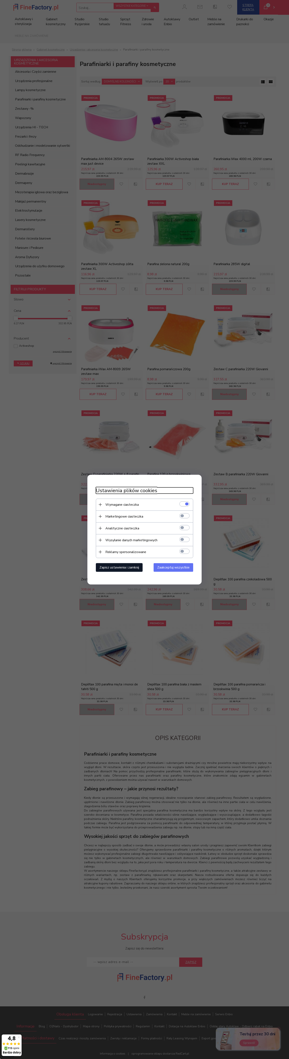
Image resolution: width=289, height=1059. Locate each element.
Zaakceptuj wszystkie (173, 567)
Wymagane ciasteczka (122, 504)
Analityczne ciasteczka (122, 528)
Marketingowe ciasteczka (124, 516)
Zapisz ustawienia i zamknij (119, 567)
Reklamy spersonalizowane (125, 551)
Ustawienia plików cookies (126, 490)
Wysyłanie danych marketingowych (131, 540)
